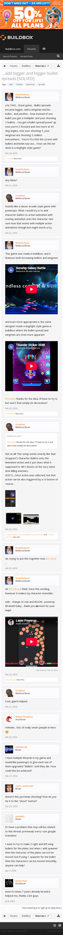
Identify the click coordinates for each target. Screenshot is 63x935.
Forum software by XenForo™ (14, 931)
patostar (21, 880)
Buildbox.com (12, 49)
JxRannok (21, 747)
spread (41, 84)
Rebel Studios (24, 716)
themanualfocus (26, 534)
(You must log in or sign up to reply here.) (41, 907)
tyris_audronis (24, 785)
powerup (30, 84)
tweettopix (11, 679)
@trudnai (10, 398)
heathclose (22, 94)
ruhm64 (9, 158)
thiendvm (10, 413)
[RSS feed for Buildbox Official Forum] (59, 925)
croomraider (12, 534)
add (11, 84)
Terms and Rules (54, 931)
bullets (19, 84)
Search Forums (10, 56)
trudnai (20, 195)
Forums (31, 49)
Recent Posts (26, 56)
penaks (20, 816)
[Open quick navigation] (58, 65)
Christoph (38, 534)
